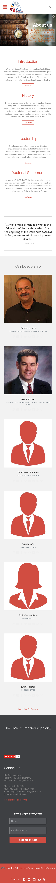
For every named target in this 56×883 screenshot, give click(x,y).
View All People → (31, 709)
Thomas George (28, 327)
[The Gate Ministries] (29, 7)
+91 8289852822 (18, 786)
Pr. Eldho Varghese (28, 615)
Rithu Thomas (28, 686)
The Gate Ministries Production (24, 868)
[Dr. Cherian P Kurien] (28, 467)
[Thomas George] (28, 322)
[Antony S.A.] (28, 538)
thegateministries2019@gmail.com (26, 791)
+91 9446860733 (26, 789)
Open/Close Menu (5, 7)
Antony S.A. (28, 543)
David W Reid (28, 399)
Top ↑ (20, 709)
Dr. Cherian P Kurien (28, 472)
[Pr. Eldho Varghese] (28, 610)
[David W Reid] (28, 394)
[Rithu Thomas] (28, 681)
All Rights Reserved (46, 868)
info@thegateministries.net (15, 794)
